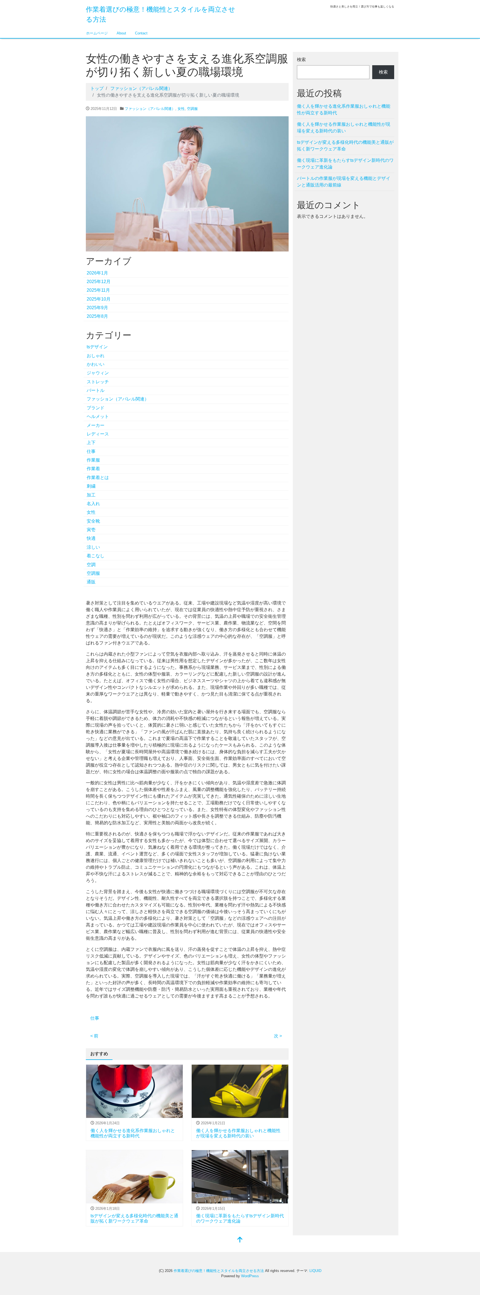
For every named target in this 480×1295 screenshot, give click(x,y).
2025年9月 (97, 307)
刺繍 (91, 486)
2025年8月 (97, 316)
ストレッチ (98, 381)
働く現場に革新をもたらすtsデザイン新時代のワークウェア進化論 (345, 163)
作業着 (93, 468)
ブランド (95, 407)
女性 (181, 109)
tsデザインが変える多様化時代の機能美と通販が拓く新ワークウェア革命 (345, 145)
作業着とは (98, 477)
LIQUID (315, 1271)
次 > (278, 1036)
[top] (240, 1240)
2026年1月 (97, 273)
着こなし (95, 555)
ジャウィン (98, 373)
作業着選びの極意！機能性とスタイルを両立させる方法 (219, 1271)
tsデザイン (97, 346)
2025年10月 (99, 299)
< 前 (94, 1036)
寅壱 (91, 529)
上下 (91, 442)
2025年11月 (98, 290)
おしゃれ (95, 355)
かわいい (95, 364)
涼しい (93, 547)
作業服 (93, 460)
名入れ (93, 503)
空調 (91, 564)
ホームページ (97, 33)
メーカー (95, 425)
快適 (91, 538)
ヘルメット (98, 416)
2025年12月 (99, 281)
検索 (301, 59)
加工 (91, 495)
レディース (98, 434)
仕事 (91, 451)
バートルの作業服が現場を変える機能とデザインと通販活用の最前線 (343, 181)
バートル (95, 390)
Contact (141, 33)
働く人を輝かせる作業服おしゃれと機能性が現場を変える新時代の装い (343, 127)
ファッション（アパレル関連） (150, 109)
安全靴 (93, 521)
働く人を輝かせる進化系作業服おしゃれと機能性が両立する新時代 (343, 109)
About (121, 33)
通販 (91, 582)
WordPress (250, 1276)
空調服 (192, 109)
